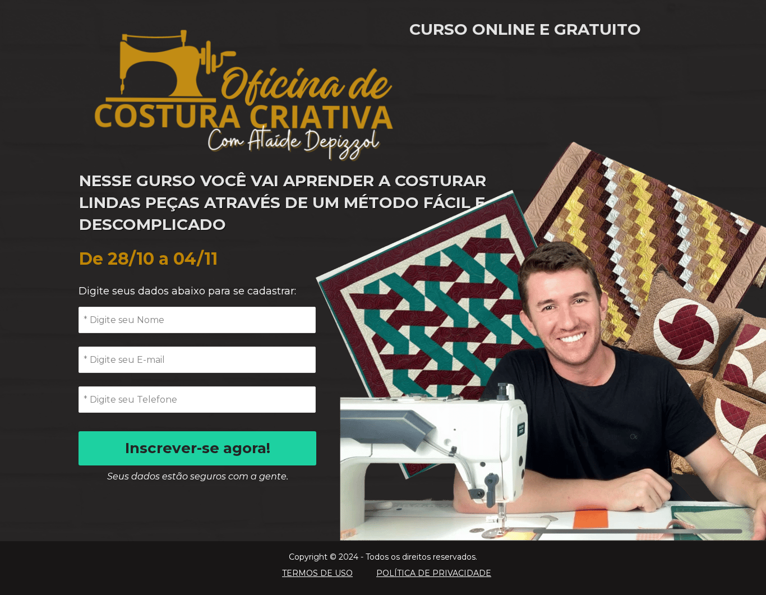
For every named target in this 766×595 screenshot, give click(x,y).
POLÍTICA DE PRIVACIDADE (433, 573)
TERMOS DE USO (317, 573)
